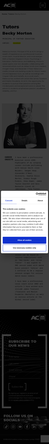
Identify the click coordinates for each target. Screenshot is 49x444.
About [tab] (40, 201)
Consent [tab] (8, 201)
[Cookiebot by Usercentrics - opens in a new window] (35, 194)
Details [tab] (24, 201)
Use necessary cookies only (24, 248)
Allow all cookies (24, 240)
